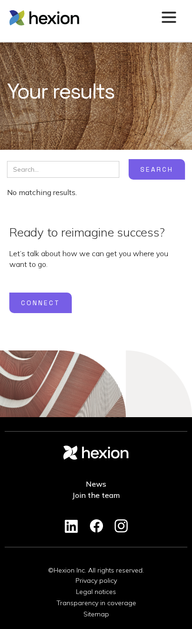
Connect (40, 303)
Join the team (96, 495)
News (96, 484)
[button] (169, 18)
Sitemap (96, 614)
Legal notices (96, 591)
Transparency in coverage (96, 603)
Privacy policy (96, 580)
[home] (82, 18)
